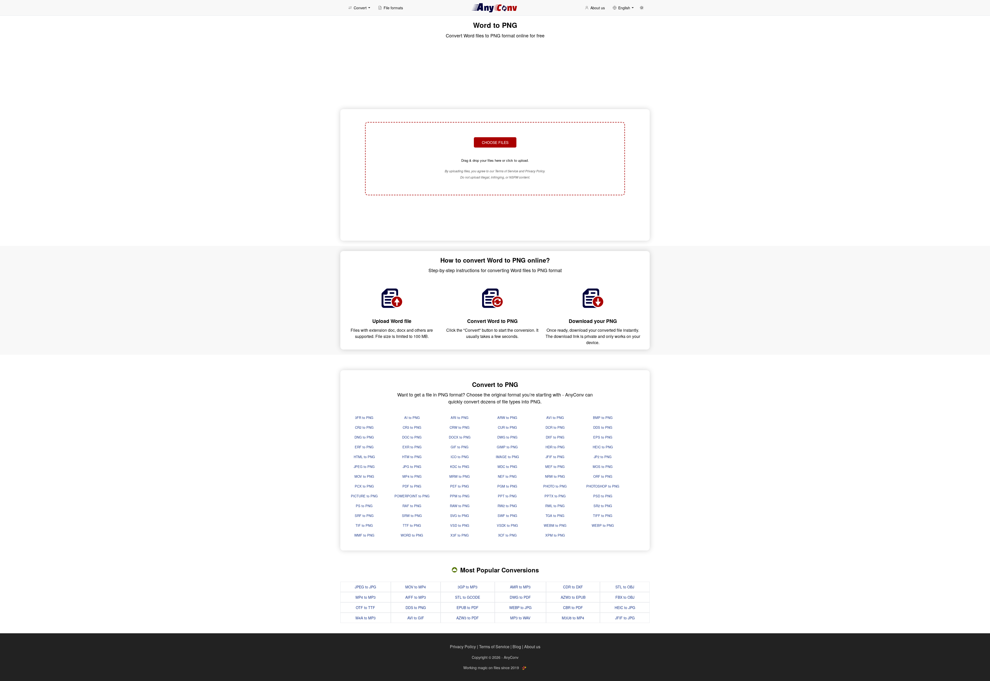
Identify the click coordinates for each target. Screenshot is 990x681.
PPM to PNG (459, 495)
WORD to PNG (412, 535)
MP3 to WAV (520, 617)
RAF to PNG (411, 505)
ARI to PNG (459, 417)
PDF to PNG (411, 486)
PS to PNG (364, 505)
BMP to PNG (603, 417)
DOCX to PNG (460, 437)
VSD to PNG (459, 525)
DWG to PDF (520, 597)
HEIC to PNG (603, 446)
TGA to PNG (555, 515)
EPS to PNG (602, 437)
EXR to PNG (412, 446)
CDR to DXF (573, 586)
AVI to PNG (555, 417)
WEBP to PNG (603, 525)
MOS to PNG (603, 466)
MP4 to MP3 (366, 597)
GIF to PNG (459, 446)
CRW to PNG (459, 427)
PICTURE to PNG (364, 495)
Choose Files (495, 142)
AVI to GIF (415, 617)
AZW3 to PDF (467, 617)
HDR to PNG (555, 446)
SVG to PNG (459, 515)
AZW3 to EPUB (573, 597)
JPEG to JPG (365, 586)
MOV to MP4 (415, 586)
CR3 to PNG (412, 427)
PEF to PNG (459, 486)
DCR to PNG (555, 427)
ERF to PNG (364, 446)
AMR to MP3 (520, 586)
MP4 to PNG (412, 476)
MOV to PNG (364, 476)
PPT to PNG (507, 495)
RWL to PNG (555, 505)
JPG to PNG (412, 466)
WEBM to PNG (555, 525)
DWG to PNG (507, 437)
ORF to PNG (602, 476)
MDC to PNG (507, 466)
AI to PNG (412, 417)
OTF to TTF (365, 607)
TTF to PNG (412, 525)
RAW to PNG (459, 505)
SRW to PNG (412, 515)
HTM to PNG (412, 456)
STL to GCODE (467, 597)
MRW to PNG (459, 476)
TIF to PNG (364, 525)
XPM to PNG (555, 535)
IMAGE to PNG (507, 456)
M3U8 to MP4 (573, 617)
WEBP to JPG (520, 607)
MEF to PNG (555, 466)
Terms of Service (494, 647)
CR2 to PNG (364, 427)
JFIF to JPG (625, 617)
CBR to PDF (573, 607)
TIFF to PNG (602, 515)
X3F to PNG (459, 535)
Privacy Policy (463, 647)
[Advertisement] (495, 217)
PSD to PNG (602, 495)
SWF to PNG (507, 515)
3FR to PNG (364, 417)
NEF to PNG (507, 476)
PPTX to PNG (555, 495)
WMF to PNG (364, 535)
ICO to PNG (460, 456)
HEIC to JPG (625, 607)
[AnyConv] (495, 8)
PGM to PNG (507, 486)
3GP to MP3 (467, 586)
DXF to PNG (555, 437)
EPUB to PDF (467, 607)
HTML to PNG (364, 456)
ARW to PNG (507, 417)
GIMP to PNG (507, 446)
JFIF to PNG (555, 456)
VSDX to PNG (507, 525)
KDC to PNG (459, 466)
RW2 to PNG (507, 505)
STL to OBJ (624, 586)
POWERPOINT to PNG (412, 495)
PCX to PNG (364, 486)
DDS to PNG (602, 427)
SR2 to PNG (602, 505)
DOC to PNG (412, 437)
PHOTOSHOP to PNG (602, 486)
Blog (517, 647)
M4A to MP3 (366, 617)
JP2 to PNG (603, 456)
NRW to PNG (555, 476)
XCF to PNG (507, 535)
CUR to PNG (507, 427)
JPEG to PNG (364, 466)
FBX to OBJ (624, 597)
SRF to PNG (364, 515)
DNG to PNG (364, 437)
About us (532, 647)
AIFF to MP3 (415, 597)
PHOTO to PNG (555, 486)
